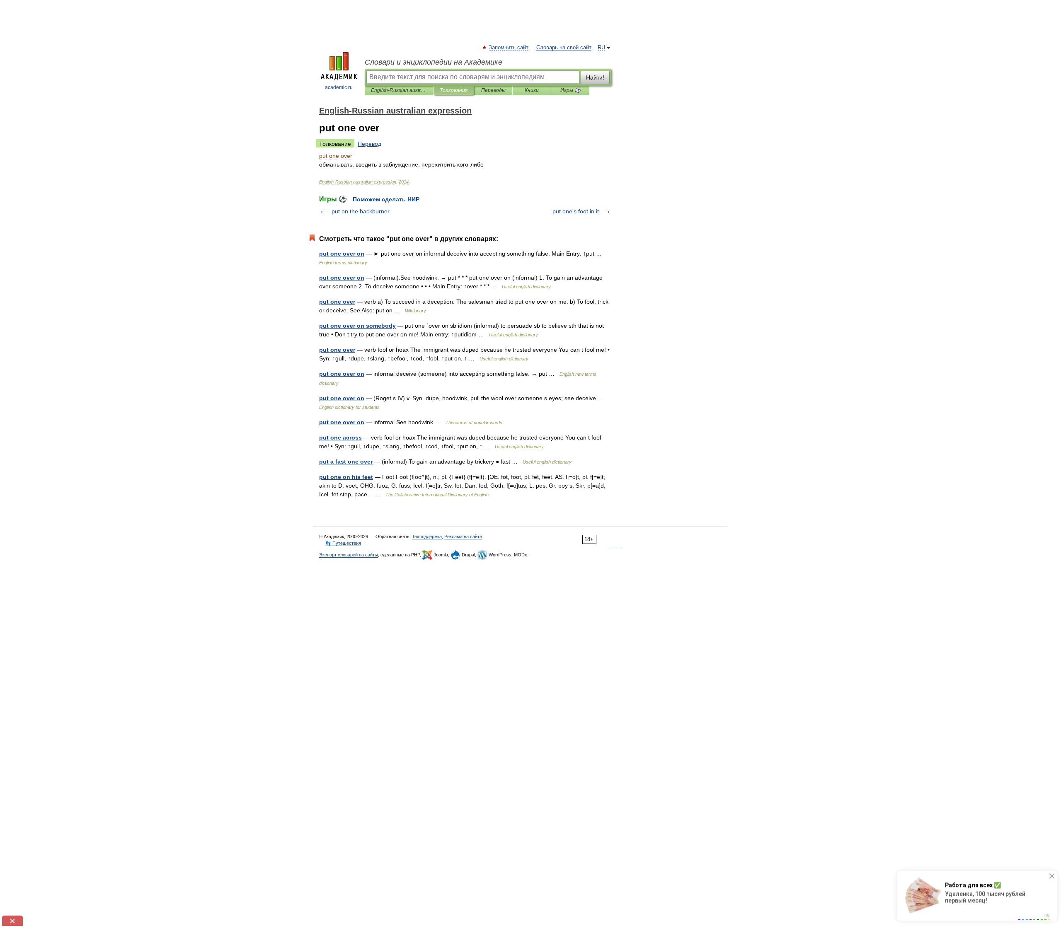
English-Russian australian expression (399, 90)
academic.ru (339, 87)
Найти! (595, 77)
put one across (340, 437)
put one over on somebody (357, 325)
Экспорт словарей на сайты (348, 554)
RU (601, 48)
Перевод (369, 143)
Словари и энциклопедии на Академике (433, 62)
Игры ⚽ (570, 90)
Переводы (493, 90)
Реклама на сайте (463, 536)
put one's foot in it (575, 211)
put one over (337, 301)
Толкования (454, 90)
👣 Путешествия (343, 543)
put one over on (341, 253)
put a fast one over (346, 461)
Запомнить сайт (508, 48)
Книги (532, 90)
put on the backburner (361, 211)
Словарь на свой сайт (563, 48)
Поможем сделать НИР (386, 199)
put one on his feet (346, 477)
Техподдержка (427, 536)
